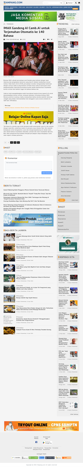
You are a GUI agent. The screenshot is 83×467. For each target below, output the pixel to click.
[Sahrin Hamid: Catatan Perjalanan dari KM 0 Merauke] (73, 328)
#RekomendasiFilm (63, 229)
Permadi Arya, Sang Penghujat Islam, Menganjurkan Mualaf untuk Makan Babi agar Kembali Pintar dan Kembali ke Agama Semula (64, 341)
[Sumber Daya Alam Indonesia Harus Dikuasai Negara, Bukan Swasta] (73, 379)
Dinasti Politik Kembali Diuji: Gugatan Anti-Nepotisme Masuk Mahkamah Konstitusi (63, 303)
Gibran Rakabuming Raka (68, 183)
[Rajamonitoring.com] (41, 457)
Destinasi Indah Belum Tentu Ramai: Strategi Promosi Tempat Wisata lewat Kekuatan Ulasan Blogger (64, 265)
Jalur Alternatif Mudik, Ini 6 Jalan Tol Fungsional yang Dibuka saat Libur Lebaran (33, 288)
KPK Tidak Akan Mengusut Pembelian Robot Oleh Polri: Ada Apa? (63, 405)
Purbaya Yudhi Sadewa (67, 174)
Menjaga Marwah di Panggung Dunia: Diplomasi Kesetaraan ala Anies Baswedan (64, 290)
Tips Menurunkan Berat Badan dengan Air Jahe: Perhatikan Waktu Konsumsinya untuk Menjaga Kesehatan (34, 308)
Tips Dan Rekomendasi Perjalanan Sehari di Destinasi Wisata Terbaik (33, 277)
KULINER (36, 7)
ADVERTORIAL (14, 7)
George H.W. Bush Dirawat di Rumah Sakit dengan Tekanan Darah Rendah (34, 257)
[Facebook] (36, 442)
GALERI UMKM (9, 8)
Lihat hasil (75, 200)
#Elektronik (61, 215)
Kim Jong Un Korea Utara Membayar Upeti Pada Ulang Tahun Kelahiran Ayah (33, 247)
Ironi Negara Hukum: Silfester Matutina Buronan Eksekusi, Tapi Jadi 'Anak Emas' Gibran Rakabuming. (64, 316)
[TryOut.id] (66, 457)
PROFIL (7, 7)
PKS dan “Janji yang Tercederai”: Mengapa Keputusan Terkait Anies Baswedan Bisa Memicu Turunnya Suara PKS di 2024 (64, 354)
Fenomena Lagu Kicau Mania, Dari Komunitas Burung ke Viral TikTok (63, 69)
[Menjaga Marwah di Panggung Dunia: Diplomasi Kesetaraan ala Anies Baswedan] (73, 290)
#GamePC (60, 222)
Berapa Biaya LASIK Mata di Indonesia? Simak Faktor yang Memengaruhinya (63, 31)
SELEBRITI (42, 7)
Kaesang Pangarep (66, 158)
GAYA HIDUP (29, 7)
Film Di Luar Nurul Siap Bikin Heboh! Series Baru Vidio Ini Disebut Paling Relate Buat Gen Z (63, 108)
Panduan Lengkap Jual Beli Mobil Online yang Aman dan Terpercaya (63, 120)
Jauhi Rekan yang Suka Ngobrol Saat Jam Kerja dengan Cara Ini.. (33, 267)
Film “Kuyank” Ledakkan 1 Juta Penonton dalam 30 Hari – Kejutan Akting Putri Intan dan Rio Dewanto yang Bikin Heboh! (63, 82)
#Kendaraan (61, 212)
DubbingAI (38, 151)
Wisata (19, 275)
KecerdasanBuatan (28, 151)
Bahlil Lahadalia (66, 162)
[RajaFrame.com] (25, 457)
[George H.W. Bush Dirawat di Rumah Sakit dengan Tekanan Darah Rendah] (9, 257)
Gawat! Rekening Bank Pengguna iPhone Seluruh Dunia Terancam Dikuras (26, 190)
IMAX (5, 151)
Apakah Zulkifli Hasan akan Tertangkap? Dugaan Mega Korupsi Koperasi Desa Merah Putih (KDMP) (64, 277)
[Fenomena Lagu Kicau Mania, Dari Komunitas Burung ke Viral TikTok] (74, 70)
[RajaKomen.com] (33, 457)
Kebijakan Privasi (37, 449)
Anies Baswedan (66, 196)
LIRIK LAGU (22, 7)
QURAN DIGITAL (68, 7)
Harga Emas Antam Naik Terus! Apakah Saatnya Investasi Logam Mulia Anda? (63, 133)
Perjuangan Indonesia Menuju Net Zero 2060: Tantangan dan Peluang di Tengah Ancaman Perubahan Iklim (26, 198)
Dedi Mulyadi (65, 179)
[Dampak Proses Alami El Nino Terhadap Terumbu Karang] (9, 330)
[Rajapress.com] (50, 457)
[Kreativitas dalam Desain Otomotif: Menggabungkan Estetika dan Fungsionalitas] (9, 319)
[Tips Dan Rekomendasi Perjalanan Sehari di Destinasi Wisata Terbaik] (9, 278)
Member (70, 3)
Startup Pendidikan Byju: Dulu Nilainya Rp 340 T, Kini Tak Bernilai (24, 201)
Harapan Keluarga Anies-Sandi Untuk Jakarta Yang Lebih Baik (34, 236)
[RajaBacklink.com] (16, 457)
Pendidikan (21, 296)
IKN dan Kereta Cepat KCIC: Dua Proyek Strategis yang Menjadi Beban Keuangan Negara (64, 392)
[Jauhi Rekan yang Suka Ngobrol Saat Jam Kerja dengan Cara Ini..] (9, 268)
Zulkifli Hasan (65, 170)
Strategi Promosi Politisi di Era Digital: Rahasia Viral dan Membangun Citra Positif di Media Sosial (64, 367)
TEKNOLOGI (10, 24)
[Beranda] (79, 2)
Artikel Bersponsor (38, 448)
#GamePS (60, 226)
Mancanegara (21, 244)
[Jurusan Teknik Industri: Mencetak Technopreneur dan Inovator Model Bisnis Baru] (74, 95)
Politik (19, 234)
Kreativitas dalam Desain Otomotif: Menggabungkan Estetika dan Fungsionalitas (33, 319)
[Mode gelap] (76, 2)
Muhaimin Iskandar (66, 166)
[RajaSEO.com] (58, 457)
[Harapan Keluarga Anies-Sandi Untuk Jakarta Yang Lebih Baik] (9, 237)
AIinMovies (12, 151)
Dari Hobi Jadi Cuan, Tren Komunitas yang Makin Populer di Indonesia (63, 57)
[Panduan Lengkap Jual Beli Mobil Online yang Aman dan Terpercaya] (74, 121)
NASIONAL (20, 285)
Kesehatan (20, 255)
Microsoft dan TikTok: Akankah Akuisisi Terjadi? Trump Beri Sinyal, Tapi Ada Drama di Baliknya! (27, 194)
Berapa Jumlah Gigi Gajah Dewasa (26, 298)
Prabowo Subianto (66, 191)
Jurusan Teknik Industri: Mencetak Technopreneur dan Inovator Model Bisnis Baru (63, 95)
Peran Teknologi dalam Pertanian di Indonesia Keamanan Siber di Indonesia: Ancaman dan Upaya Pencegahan (28, 205)
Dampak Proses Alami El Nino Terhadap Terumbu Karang (33, 329)
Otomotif (20, 317)
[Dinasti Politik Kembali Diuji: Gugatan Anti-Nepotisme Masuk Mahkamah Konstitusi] (73, 303)
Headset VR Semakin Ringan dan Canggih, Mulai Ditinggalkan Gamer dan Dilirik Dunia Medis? (26, 209)
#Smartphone (62, 219)
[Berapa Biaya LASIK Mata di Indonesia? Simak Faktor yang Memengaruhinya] (74, 31)
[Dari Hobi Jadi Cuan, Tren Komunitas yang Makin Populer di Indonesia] (74, 57)
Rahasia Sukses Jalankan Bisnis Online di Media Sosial (22, 107)
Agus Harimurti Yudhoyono (69, 187)
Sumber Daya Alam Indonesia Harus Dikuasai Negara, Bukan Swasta (63, 379)
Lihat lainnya (75, 24)
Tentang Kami (28, 448)
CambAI (19, 151)
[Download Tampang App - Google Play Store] (47, 442)
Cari (61, 3)
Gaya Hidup (21, 265)
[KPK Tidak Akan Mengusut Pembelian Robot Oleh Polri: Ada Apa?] (73, 405)
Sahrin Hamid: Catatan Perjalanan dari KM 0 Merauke (63, 328)
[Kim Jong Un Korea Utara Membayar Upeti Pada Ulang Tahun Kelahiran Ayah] (9, 247)
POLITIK (48, 7)
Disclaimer (55, 448)
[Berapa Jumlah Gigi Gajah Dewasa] (9, 298)
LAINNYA (75, 9)
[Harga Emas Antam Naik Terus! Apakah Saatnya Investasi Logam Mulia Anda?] (74, 133)
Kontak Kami (46, 449)
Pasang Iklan (48, 448)
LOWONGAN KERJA (57, 7)
